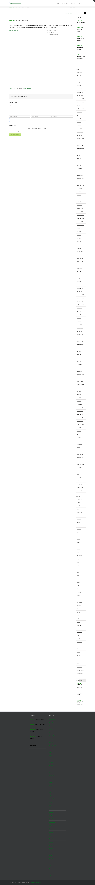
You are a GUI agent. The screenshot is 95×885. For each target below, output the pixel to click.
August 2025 (79, 112)
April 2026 (79, 85)
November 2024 (80, 142)
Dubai (78, 532)
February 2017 (80, 447)
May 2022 (79, 238)
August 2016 (79, 467)
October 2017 (80, 421)
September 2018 (80, 384)
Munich (78, 595)
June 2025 (79, 118)
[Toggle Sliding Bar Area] (93, 1)
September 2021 (80, 265)
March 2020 (79, 324)
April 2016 (79, 480)
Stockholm (79, 638)
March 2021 (79, 284)
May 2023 (79, 198)
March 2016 (79, 484)
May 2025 (79, 122)
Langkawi (79, 578)
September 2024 (80, 148)
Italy (78, 572)
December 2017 (80, 414)
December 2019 (80, 334)
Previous (67, 13)
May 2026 (79, 82)
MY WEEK (79, 598)
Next (71, 13)
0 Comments (29, 88)
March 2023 (79, 205)
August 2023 (79, 188)
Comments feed (80, 670)
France (78, 539)
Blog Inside (79, 512)
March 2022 (79, 245)
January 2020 (80, 331)
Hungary (78, 559)
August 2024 (79, 152)
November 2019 (80, 338)
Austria (78, 502)
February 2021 (80, 288)
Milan (78, 588)
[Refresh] (11, 122)
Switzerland (79, 642)
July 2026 (79, 75)
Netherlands (79, 602)
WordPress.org (80, 673)
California (79, 519)
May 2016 (79, 477)
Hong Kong (79, 555)
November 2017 (80, 417)
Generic (78, 542)
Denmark (79, 529)
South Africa (79, 632)
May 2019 (79, 358)
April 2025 (79, 125)
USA (77, 648)
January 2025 (80, 135)
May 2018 (79, 397)
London (78, 582)
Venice (24, 88)
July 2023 (79, 191)
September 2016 (80, 464)
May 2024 (79, 162)
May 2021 (79, 278)
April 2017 (79, 441)
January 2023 (80, 211)
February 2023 (80, 208)
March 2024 (79, 168)
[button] (85, 3)
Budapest (79, 515)
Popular (77, 680)
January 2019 (79, 371)
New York (79, 605)
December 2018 (80, 374)
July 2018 (79, 391)
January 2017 (79, 451)
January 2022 (80, 251)
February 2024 (80, 171)
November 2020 (80, 298)
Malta (78, 585)
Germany (79, 545)
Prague (78, 612)
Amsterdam (79, 499)
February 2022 (80, 248)
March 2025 (79, 128)
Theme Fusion (38, 882)
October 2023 (80, 181)
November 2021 (80, 258)
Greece (78, 549)
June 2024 (79, 158)
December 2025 (80, 98)
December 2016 (80, 454)
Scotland (79, 618)
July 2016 (79, 471)
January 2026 (80, 95)
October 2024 (80, 145)
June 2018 (79, 394)
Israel (78, 565)
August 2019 (79, 348)
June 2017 (79, 434)
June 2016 (79, 474)
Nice (78, 608)
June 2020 (79, 314)
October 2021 (80, 261)
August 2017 (79, 427)
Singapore (79, 625)
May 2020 (79, 318)
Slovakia (78, 628)
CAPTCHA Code (12, 125)
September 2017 (80, 424)
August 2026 (79, 72)
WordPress (33, 882)
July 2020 (79, 311)
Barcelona (79, 505)
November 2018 (80, 377)
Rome (78, 615)
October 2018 (80, 381)
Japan (78, 575)
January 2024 (80, 175)
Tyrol (78, 645)
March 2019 (79, 364)
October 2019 (80, 341)
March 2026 (79, 88)
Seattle (78, 622)
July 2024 (79, 155)
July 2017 (79, 431)
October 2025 (80, 105)
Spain (78, 635)
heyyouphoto (13, 88)
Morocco (79, 592)
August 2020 (79, 308)
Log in (78, 663)
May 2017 (79, 437)
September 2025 (80, 108)
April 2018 (79, 401)
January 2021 (79, 291)
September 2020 (80, 304)
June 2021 (79, 275)
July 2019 (79, 351)
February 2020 (80, 328)
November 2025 (80, 102)
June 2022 (79, 235)
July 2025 (79, 115)
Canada (78, 522)
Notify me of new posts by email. (35, 131)
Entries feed (79, 667)
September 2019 (80, 344)
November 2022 (80, 218)
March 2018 (79, 404)
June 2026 (79, 79)
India (78, 562)
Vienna (78, 655)
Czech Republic (80, 525)
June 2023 (79, 195)
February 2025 (80, 132)
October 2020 (80, 301)
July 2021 (79, 271)
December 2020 (80, 294)
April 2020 (79, 321)
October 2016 (80, 461)
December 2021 (80, 255)
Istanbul (79, 569)
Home (78, 552)
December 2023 (80, 178)
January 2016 (79, 490)
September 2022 (80, 225)
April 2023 (79, 201)
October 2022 (80, 221)
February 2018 (80, 407)
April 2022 (79, 241)
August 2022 (79, 228)
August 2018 (79, 387)
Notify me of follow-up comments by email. (37, 128)
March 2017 (79, 444)
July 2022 (79, 231)
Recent (80, 680)
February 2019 (80, 367)
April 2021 (79, 281)
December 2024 (80, 138)
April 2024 (79, 165)
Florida (78, 535)
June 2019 (79, 354)
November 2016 (80, 457)
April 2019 (79, 361)
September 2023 (80, 185)
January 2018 (80, 411)
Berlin (78, 509)
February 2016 (80, 487)
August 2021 (79, 268)
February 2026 (80, 92)
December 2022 (80, 215)
